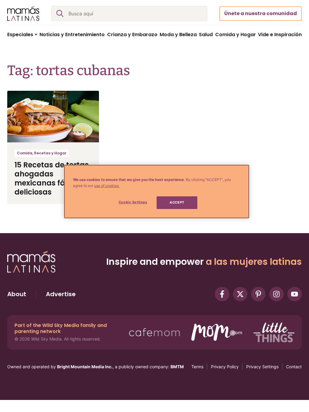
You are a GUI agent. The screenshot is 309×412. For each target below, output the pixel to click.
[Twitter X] (240, 294)
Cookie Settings (133, 202)
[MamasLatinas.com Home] (23, 13)
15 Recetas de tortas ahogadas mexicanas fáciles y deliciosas (51, 178)
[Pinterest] (258, 294)
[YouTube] (294, 294)
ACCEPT (177, 202)
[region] (156, 191)
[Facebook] (222, 294)
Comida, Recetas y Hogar (41, 153)
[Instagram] (276, 294)
